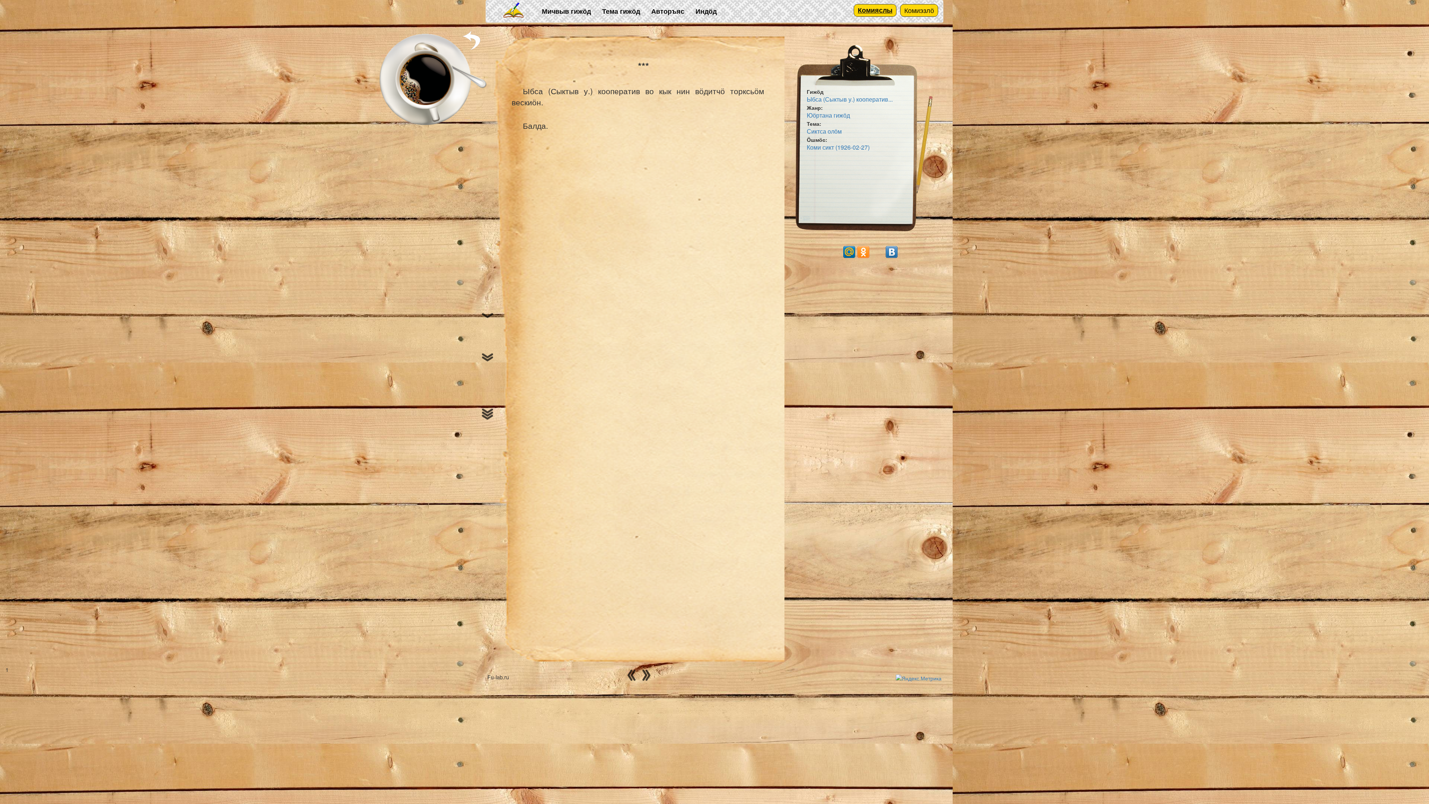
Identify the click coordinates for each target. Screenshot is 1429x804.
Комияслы (875, 10)
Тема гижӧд (621, 11)
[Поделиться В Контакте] (892, 252)
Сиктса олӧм (824, 131)
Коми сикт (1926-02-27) (838, 147)
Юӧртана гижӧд (828, 115)
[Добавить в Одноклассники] (863, 252)
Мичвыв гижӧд (566, 11)
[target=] (877, 252)
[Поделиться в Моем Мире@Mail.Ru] (849, 252)
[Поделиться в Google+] (835, 252)
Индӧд (706, 11)
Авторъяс (667, 11)
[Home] (514, 10)
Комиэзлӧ (919, 10)
